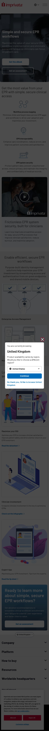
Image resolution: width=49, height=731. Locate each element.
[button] (42, 339)
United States (18, 369)
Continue (24, 376)
